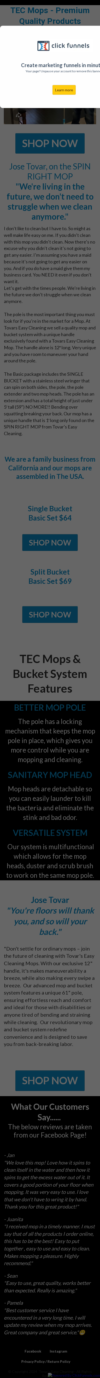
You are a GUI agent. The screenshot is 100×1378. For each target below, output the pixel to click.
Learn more (64, 90)
